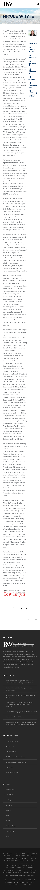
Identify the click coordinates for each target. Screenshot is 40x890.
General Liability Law (12, 741)
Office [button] (34, 43)
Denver (8, 821)
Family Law (9, 767)
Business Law (10, 746)
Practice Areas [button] (32, 50)
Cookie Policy (26, 885)
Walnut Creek (10, 831)
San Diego (9, 805)
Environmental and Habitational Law (16, 762)
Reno (7, 815)
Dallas (8, 836)
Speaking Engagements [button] (33, 95)
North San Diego (11, 826)
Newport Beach (10, 789)
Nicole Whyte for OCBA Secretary (16, 717)
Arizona (8, 810)
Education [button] (32, 72)
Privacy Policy (14, 885)
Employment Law (11, 752)
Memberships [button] (33, 86)
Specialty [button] (33, 57)
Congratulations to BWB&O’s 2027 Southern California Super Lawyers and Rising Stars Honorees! (19, 704)
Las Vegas (9, 800)
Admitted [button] (32, 64)
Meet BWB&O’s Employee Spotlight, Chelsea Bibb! (21, 712)
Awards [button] (32, 79)
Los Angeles (9, 795)
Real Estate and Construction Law (16, 757)
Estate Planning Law (12, 772)
